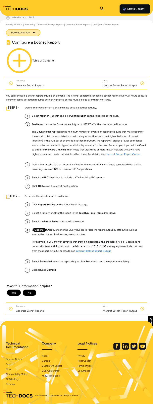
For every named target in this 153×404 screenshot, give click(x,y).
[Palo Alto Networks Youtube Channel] (142, 348)
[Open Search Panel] (102, 9)
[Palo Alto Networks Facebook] (117, 348)
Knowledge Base (51, 375)
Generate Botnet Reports (78, 24)
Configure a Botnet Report (106, 24)
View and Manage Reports (50, 24)
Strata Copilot (135, 9)
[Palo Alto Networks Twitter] (134, 348)
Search (9, 364)
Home (9, 24)
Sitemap (10, 384)
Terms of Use (84, 365)
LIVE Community (51, 370)
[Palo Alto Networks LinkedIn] (125, 348)
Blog (8, 369)
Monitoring (30, 24)
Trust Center (84, 360)
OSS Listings (13, 379)
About (45, 355)
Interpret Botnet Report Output (122, 154)
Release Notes (14, 359)
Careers (46, 360)
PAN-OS (18, 24)
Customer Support (52, 365)
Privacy (81, 355)
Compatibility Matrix (16, 374)
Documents (83, 370)
